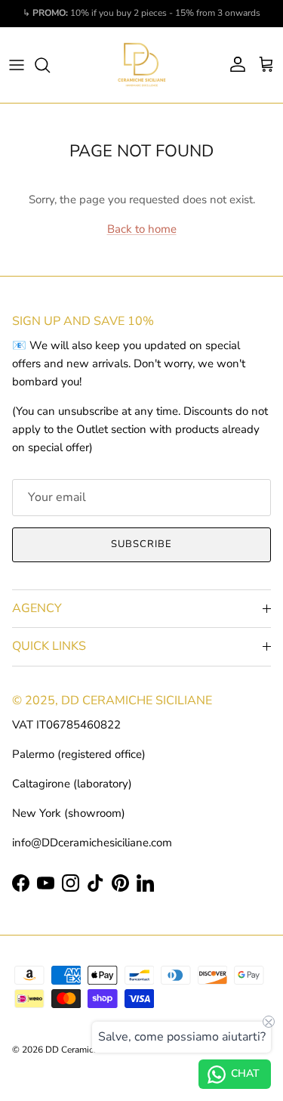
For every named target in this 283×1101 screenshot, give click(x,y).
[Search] (49, 65)
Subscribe (141, 544)
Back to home (142, 229)
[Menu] (16, 65)
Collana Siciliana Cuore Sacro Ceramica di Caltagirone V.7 (157, 1090)
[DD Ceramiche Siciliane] (142, 65)
